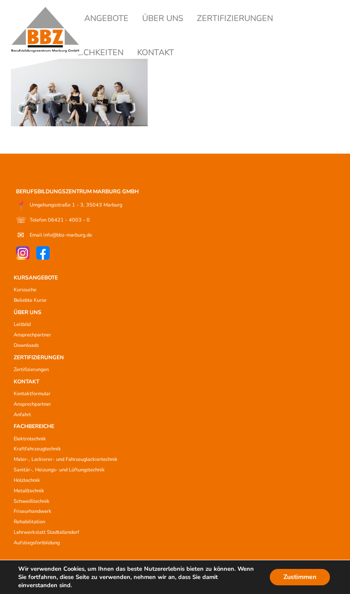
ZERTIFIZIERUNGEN (235, 18)
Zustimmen (299, 577)
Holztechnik (27, 480)
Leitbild (22, 324)
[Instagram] (23, 253)
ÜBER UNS (162, 18)
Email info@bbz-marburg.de (54, 235)
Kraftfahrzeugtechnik (37, 448)
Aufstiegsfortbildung (37, 542)
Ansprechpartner (32, 334)
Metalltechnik (29, 490)
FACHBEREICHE (34, 426)
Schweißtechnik (32, 501)
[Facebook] (43, 253)
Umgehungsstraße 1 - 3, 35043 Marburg (69, 205)
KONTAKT (155, 52)
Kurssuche (25, 289)
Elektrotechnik (30, 438)
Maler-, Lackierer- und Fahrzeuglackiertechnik (66, 459)
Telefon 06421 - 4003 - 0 (53, 220)
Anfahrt (22, 414)
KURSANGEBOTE (96, 18)
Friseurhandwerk (32, 511)
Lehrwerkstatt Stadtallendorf (46, 532)
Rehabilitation (29, 521)
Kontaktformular (32, 393)
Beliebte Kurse (30, 300)
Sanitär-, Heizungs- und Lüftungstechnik (59, 469)
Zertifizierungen (31, 369)
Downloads (26, 345)
